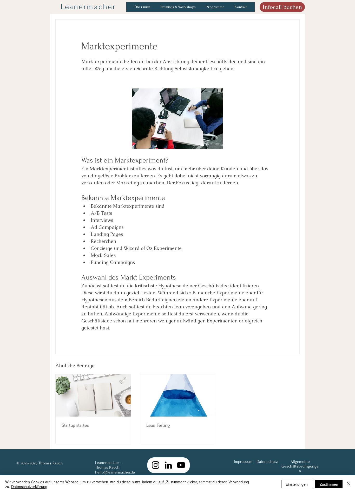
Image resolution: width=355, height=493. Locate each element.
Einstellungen (297, 484)
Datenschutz (267, 461)
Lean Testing (158, 425)
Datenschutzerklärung (29, 486)
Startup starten (75, 425)
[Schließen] (349, 484)
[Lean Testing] (177, 395)
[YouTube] (181, 465)
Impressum (243, 461)
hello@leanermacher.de (115, 472)
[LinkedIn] (168, 465)
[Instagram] (155, 465)
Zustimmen (329, 484)
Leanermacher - (108, 462)
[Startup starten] (93, 395)
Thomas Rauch (107, 467)
